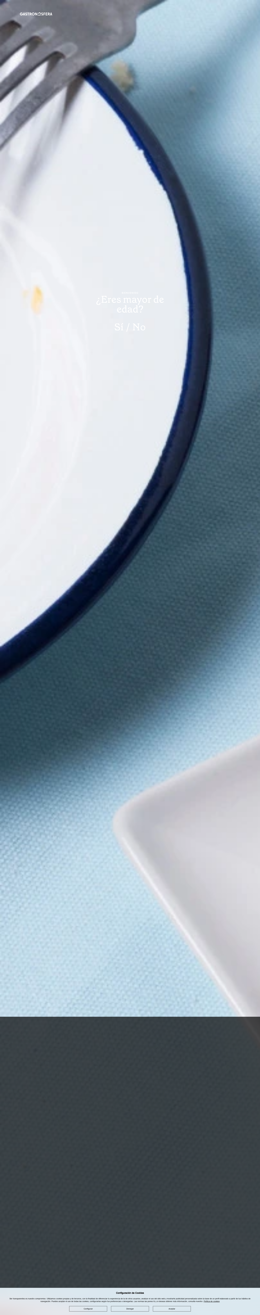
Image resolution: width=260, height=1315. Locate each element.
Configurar (88, 1309)
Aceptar (172, 1309)
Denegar (130, 1309)
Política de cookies (212, 1301)
